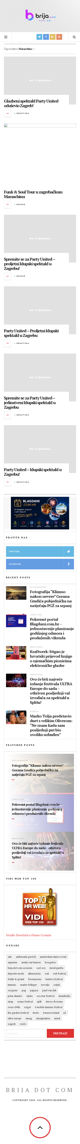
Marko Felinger (28, 984)
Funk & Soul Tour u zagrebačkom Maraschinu (33, 194)
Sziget (27, 1007)
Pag (24, 990)
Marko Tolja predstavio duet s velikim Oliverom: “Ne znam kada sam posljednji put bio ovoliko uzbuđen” (51, 725)
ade (10, 956)
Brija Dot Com (40, 1090)
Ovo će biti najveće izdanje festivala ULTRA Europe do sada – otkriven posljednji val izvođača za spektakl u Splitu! (51, 691)
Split (39, 1001)
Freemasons (35, 979)
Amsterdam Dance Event (53, 956)
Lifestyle (36, 615)
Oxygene (13, 990)
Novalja (45, 984)
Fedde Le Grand (16, 979)
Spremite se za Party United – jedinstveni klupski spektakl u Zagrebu (29, 402)
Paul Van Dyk (49, 990)
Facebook (15, 564)
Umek (57, 1018)
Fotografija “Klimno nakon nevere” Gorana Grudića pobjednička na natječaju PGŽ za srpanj (51, 598)
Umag (29, 1018)
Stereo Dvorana (54, 1001)
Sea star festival (45, 996)
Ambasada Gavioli (26, 956)
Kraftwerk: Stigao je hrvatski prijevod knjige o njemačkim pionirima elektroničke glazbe (51, 658)
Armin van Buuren (31, 962)
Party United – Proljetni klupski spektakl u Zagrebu (31, 333)
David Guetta (56, 968)
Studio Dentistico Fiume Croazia (28, 935)
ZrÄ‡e (23, 1024)
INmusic (12, 984)
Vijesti (34, 711)
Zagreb (12, 1024)
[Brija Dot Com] (40, 15)
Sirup (10, 1001)
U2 (64, 1012)
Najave (21, 204)
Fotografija (38, 587)
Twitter (14, 551)
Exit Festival (59, 973)
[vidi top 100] (40, 907)
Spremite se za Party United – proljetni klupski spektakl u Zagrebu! (29, 263)
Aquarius (12, 962)
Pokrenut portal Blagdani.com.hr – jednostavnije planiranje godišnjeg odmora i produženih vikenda (52, 628)
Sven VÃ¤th (14, 1007)
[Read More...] (7, 113)
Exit (47, 973)
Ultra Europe (15, 1018)
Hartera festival (54, 979)
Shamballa (64, 996)
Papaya (34, 990)
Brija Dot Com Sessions (20, 968)
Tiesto (36, 1012)
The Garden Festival (18, 1012)
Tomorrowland (51, 1012)
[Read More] (14, 780)
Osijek (56, 984)
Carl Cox (41, 968)
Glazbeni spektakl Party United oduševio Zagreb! (31, 103)
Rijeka (30, 996)
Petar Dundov (15, 996)
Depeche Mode (16, 973)
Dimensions (34, 973)
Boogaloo (50, 962)
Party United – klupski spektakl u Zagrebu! (32, 472)
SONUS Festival (25, 1001)
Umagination (43, 1018)
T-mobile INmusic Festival (48, 1007)
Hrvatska (23, 113)
